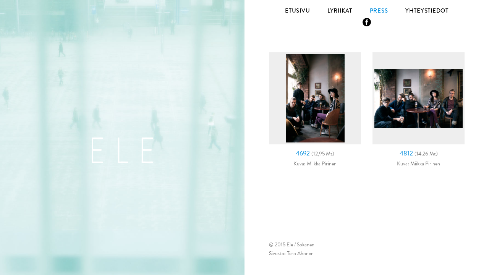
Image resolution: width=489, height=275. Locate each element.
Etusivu (297, 10)
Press (379, 10)
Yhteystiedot (427, 10)
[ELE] (122, 150)
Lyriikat (339, 10)
